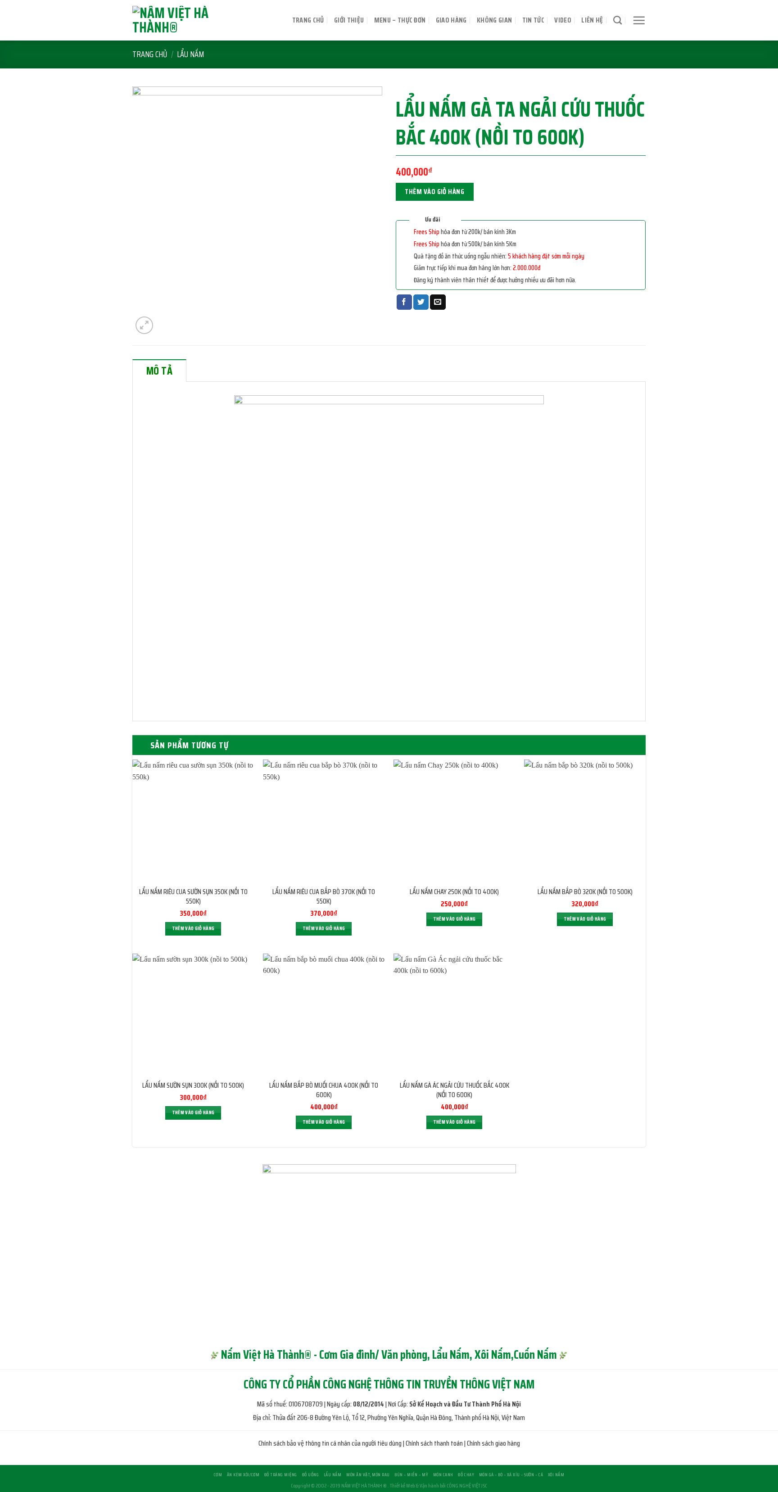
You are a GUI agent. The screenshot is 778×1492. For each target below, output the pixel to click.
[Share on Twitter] (421, 302)
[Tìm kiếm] (617, 20)
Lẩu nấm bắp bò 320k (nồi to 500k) (585, 892)
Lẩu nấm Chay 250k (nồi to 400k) (454, 892)
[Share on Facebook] (404, 302)
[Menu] (639, 20)
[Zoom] (144, 325)
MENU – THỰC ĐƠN (400, 20)
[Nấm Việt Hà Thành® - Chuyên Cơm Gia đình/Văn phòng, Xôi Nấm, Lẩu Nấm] (193, 20)
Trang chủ (308, 20)
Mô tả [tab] (159, 371)
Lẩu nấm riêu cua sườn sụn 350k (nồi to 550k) (193, 896)
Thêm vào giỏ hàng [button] (193, 928)
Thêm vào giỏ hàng (434, 191)
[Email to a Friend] (437, 302)
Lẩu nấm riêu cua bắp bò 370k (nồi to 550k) (323, 896)
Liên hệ (592, 20)
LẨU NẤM (190, 54)
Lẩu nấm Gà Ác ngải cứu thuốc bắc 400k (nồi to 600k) (454, 1090)
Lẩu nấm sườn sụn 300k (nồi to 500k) (193, 1085)
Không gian (494, 20)
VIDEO (562, 20)
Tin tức (533, 20)
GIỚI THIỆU (349, 20)
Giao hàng (451, 20)
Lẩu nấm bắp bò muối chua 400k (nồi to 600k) (323, 1090)
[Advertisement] (389, 1429)
